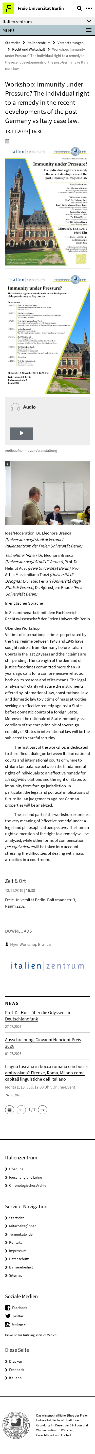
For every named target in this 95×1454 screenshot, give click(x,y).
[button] (9, 1110)
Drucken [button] (15, 1361)
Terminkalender (21, 1234)
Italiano (15, 1377)
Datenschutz (19, 1258)
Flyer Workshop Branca (30, 944)
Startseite (12, 42)
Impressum (17, 1250)
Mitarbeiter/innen (22, 1225)
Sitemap (15, 1275)
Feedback (16, 1369)
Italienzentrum (38, 42)
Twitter (17, 1316)
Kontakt (15, 1242)
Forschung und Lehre (25, 1177)
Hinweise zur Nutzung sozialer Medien (30, 1335)
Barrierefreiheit (21, 1267)
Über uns (16, 1168)
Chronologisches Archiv (27, 1185)
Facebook (19, 1307)
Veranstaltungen (71, 42)
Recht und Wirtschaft (28, 49)
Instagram (20, 1324)
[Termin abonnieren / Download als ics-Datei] (47, 141)
